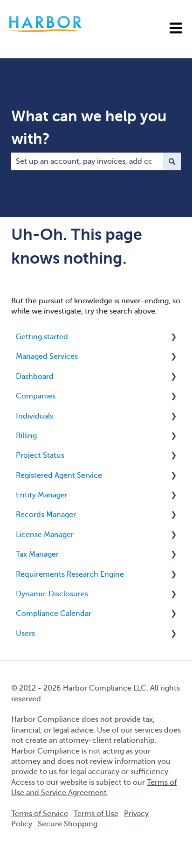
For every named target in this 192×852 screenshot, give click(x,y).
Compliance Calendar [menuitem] (53, 613)
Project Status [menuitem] (40, 455)
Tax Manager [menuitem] (37, 554)
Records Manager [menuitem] (46, 514)
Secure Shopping (67, 824)
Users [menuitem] (25, 633)
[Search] (172, 161)
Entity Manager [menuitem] (42, 495)
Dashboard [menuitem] (35, 376)
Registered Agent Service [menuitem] (59, 475)
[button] (173, 337)
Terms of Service (39, 814)
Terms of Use (96, 814)
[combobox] (87, 161)
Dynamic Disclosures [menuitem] (52, 594)
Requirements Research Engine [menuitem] (70, 574)
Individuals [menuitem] (34, 416)
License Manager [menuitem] (45, 535)
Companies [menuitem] (35, 396)
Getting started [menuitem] (42, 337)
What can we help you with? (88, 127)
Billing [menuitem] (26, 436)
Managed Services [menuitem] (47, 356)
